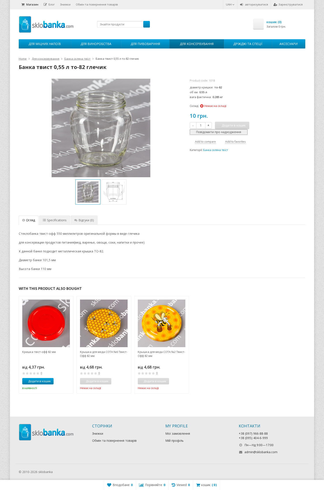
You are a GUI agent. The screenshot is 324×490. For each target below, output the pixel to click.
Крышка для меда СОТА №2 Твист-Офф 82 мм (161, 354)
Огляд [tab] (30, 220)
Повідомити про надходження (218, 132)
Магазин (32, 4)
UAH (229, 4)
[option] (88, 192)
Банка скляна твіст (215, 150)
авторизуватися (256, 4)
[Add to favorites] (68, 381)
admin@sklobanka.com (260, 452)
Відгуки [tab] (86, 220)
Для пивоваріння (145, 44)
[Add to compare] (61, 381)
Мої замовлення (177, 433)
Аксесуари (288, 44)
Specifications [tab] (57, 220)
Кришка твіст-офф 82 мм (39, 352)
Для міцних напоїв (45, 44)
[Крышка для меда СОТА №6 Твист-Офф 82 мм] (104, 323)
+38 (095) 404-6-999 (253, 438)
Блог (51, 4)
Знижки (65, 4)
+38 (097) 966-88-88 (253, 433)
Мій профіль (174, 440)
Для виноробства (96, 44)
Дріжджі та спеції (247, 44)
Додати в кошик (39, 381)
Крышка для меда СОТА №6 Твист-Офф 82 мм (103, 354)
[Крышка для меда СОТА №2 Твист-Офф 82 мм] (161, 323)
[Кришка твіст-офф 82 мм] (46, 323)
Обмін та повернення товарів (97, 4)
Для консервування (197, 44)
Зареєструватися (290, 4)
